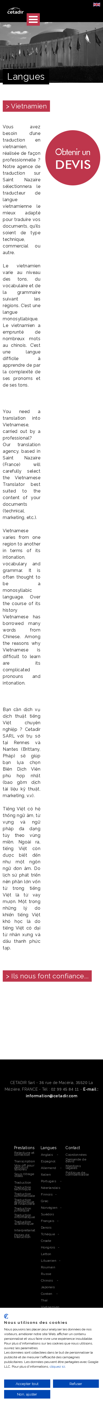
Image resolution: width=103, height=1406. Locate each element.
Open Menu (33, 19)
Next (93, 1016)
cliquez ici (57, 1366)
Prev (9, 1016)
